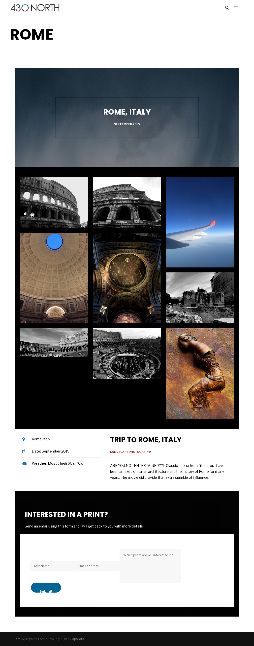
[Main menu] (235, 8)
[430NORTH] (35, 8)
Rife (18, 639)
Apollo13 (78, 639)
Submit (46, 591)
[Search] (226, 8)
